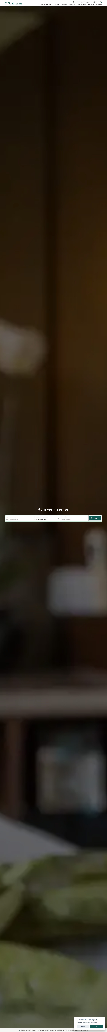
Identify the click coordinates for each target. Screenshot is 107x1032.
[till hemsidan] (14, 3)
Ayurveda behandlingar (45, 4)
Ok (96, 1026)
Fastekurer (72, 4)
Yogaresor (56, 4)
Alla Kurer (91, 4)
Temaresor (99, 4)
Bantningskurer (81, 4)
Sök (95, 518)
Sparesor (64, 4)
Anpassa (83, 1026)
